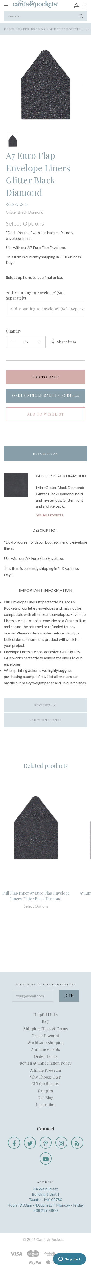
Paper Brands (32, 29)
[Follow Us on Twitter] (30, 1143)
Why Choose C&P (45, 1077)
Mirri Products (65, 29)
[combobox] (45, 309)
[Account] (76, 5)
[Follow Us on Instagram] (61, 1143)
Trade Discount (45, 1035)
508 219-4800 (45, 1210)
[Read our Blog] (77, 1143)
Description (45, 453)
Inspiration (46, 1104)
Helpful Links (45, 1014)
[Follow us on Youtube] (46, 1158)
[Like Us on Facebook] (14, 1143)
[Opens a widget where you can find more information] (69, 1259)
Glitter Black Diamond (24, 212)
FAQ (45, 1021)
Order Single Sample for (45, 395)
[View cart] (85, 5)
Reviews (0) (45, 705)
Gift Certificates (45, 1083)
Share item (66, 341)
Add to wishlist (45, 414)
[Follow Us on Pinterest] (46, 1143)
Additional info (45, 720)
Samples (45, 1090)
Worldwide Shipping (45, 1042)
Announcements (45, 1049)
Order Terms (45, 1056)
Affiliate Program (45, 1070)
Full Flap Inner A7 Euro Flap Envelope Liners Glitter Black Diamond (36, 896)
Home (9, 29)
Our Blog (45, 1097)
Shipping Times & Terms (46, 1028)
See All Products (49, 515)
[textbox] (45, 309)
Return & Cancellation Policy (45, 1063)
